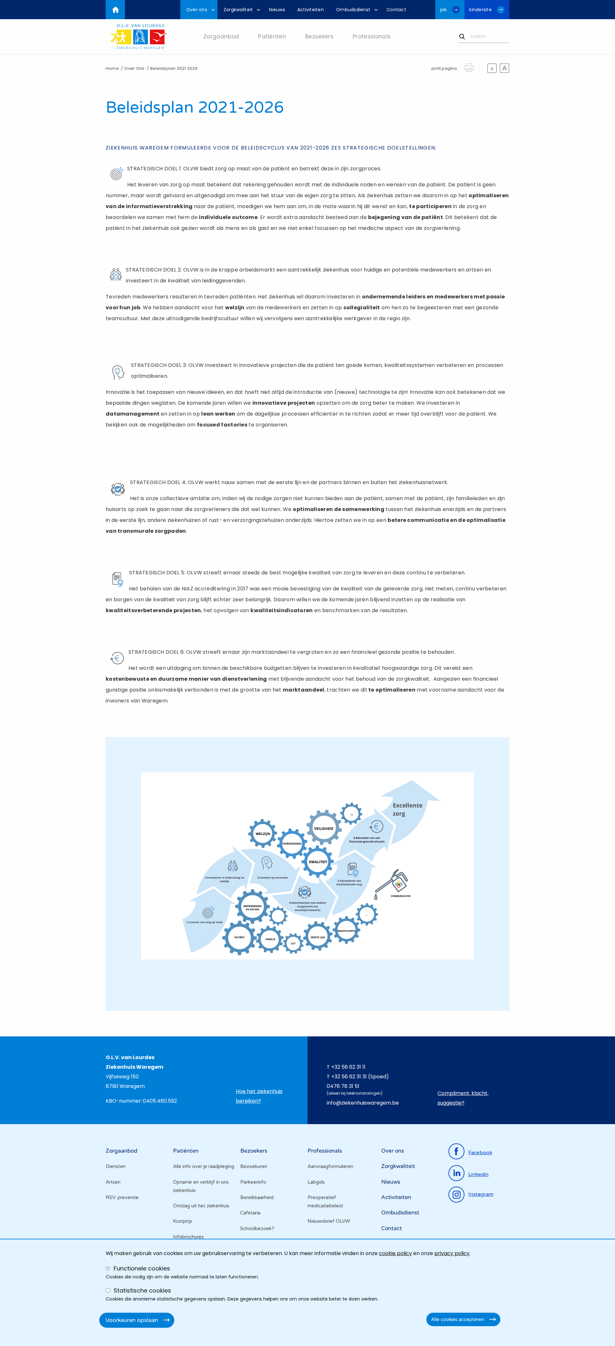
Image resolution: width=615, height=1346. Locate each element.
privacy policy (452, 1253)
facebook (480, 1152)
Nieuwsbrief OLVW (329, 1221)
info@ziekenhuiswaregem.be (363, 1103)
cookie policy (395, 1253)
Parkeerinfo (253, 1182)
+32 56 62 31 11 (348, 1067)
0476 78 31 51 (343, 1086)
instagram (480, 1194)
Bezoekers (253, 1150)
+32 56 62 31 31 (349, 1076)
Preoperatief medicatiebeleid (325, 1202)
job (443, 9)
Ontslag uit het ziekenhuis (201, 1206)
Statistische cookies (142, 1290)
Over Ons (134, 68)
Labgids (316, 1182)
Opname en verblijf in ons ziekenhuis (201, 1186)
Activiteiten (396, 1197)
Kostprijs (182, 1221)
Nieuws (390, 1182)
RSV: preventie (122, 1197)
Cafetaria (250, 1213)
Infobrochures (188, 1237)
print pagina (444, 68)
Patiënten (186, 1150)
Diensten (116, 1166)
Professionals (325, 1150)
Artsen (113, 1182)
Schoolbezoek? (257, 1228)
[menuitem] (198, 9)
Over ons (392, 1150)
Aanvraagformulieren (330, 1166)
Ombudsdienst (400, 1212)
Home (112, 68)
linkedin (478, 1174)
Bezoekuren (253, 1166)
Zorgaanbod (121, 1150)
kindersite (480, 9)
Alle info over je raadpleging (203, 1166)
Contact (391, 1228)
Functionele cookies (142, 1268)
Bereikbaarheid (257, 1197)
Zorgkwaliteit (398, 1166)
